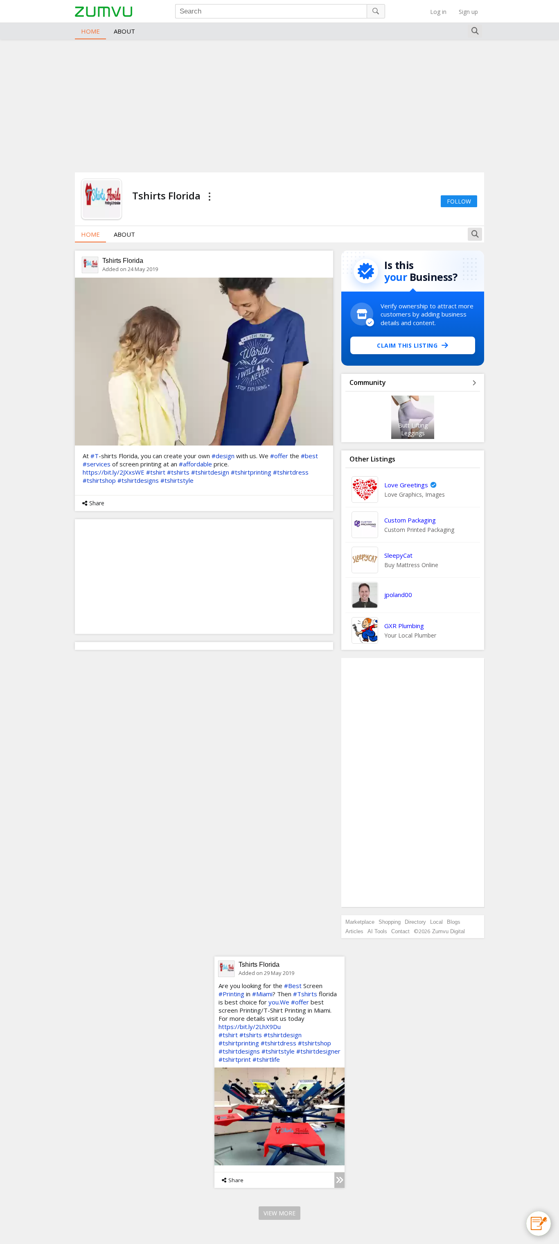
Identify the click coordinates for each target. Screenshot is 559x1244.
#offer (279, 456)
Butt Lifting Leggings (413, 429)
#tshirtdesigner (318, 1051)
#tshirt (155, 472)
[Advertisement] (279, 104)
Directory (415, 922)
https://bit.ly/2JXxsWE (113, 472)
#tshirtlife (266, 1059)
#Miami (262, 994)
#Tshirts (305, 994)
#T (94, 456)
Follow (459, 201)
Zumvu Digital (448, 931)
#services (96, 464)
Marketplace (359, 922)
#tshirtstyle (177, 480)
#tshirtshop (99, 480)
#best (309, 456)
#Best (293, 986)
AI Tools (377, 931)
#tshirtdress (291, 472)
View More (279, 1213)
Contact (400, 931)
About (124, 31)
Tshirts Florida (122, 260)
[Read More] (339, 1180)
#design (223, 456)
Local (436, 922)
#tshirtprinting (251, 472)
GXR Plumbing (404, 626)
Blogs (453, 922)
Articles (354, 931)
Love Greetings (406, 485)
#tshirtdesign (210, 472)
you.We (278, 1002)
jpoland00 (398, 594)
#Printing (231, 994)
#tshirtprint (235, 1059)
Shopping (390, 922)
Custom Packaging (410, 520)
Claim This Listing (407, 345)
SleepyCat (398, 555)
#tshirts (178, 472)
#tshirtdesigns (138, 480)
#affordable (195, 464)
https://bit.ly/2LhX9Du (250, 1026)
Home (90, 31)
